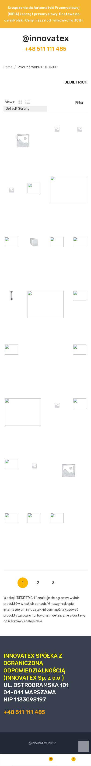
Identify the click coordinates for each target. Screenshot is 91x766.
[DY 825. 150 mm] (68, 470)
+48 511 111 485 (45, 49)
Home (8, 67)
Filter (79, 103)
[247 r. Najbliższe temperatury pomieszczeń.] (23, 140)
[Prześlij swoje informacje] (33, 129)
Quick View (24, 135)
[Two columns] (20, 102)
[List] (27, 102)
